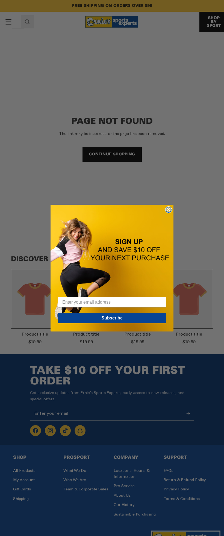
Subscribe (112, 318)
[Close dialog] (168, 209)
